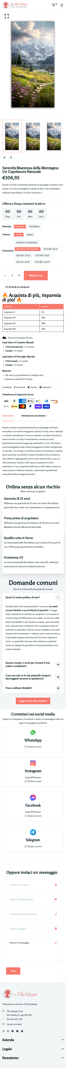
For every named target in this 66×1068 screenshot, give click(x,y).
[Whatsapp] (3, 1031)
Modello (8, 527)
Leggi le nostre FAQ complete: (33, 701)
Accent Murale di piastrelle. (28, 527)
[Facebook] (12, 1031)
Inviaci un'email (14, 1024)
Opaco (30, 234)
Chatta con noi (34, 746)
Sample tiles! (37, 375)
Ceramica (20, 226)
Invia (13, 971)
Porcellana (34, 226)
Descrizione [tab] (8, 415)
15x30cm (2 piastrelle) (26, 242)
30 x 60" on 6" (23, 255)
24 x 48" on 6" (51, 249)
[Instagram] (8, 1031)
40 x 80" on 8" (42, 262)
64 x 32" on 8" (23, 262)
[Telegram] (17, 1031)
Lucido (19, 234)
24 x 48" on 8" (43, 255)
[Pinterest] (22, 1031)
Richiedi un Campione (18, 287)
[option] (33, 64)
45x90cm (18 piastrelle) (27, 249)
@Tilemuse (36, 777)
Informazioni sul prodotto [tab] (33, 415)
